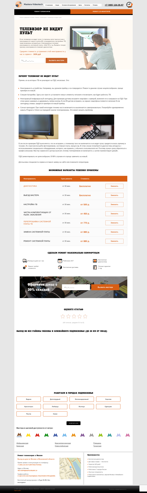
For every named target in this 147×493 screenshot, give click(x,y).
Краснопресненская (63, 443)
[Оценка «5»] (62, 316)
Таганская (97, 446)
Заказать (114, 186)
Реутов (28, 414)
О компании (49, 5)
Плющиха (97, 443)
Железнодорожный (81, 399)
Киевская (20, 446)
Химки (55, 414)
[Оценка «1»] (84, 316)
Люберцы (55, 406)
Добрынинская (22, 443)
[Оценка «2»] (79, 316)
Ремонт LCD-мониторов (101, 11)
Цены (80, 5)
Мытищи (82, 406)
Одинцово (108, 406)
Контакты (87, 5)
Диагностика (30, 186)
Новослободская (61, 446)
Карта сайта (17, 490)
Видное (28, 399)
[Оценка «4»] (68, 316)
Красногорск (28, 406)
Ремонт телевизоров (42, 11)
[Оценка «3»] (73, 316)
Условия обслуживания (69, 5)
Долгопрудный (55, 399)
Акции (57, 5)
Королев (108, 399)
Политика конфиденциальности (117, 489)
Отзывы (95, 5)
